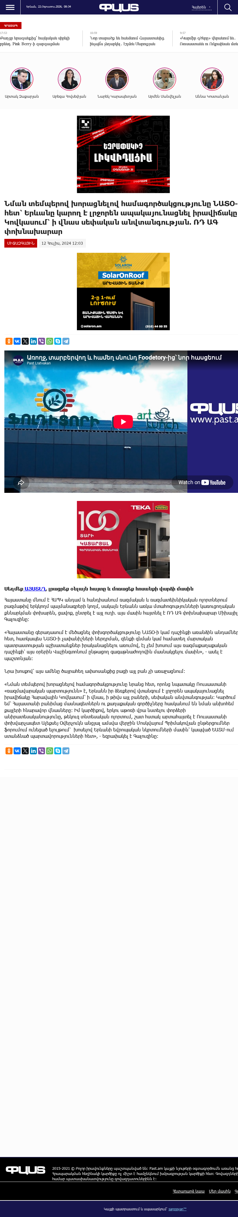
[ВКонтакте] (17, 341)
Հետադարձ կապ (189, 1191)
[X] (25, 341)
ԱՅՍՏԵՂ (34, 588)
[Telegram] (65, 341)
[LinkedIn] (33, 341)
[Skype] (57, 341)
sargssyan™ (178, 1209)
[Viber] (41, 341)
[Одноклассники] (9, 341)
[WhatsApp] (49, 341)
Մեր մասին (219, 1191)
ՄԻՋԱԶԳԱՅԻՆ (20, 243)
